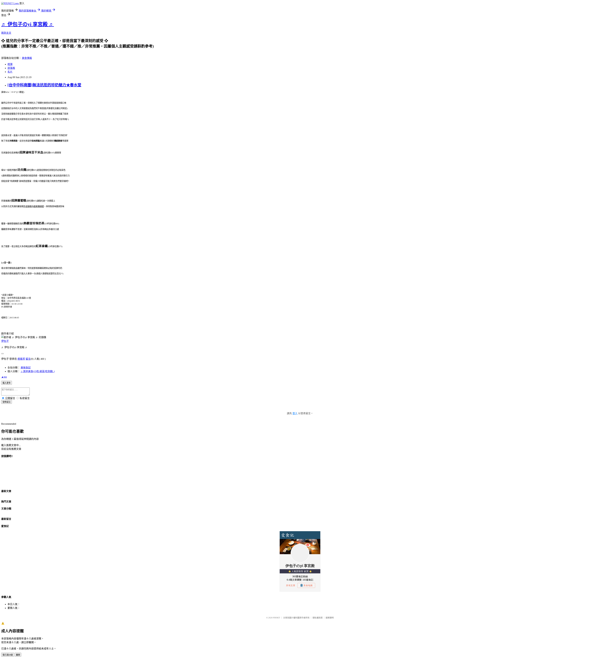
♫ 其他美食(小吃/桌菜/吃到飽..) (38, 371)
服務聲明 (330, 617)
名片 (10, 71)
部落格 (11, 68)
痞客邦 (21, 359)
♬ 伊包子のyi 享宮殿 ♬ (27, 24)
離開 (18, 655)
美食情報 (27, 58)
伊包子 (5, 341)
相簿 (10, 64)
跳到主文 (6, 33)
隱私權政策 (317, 617)
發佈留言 (6, 402)
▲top (4, 376)
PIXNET (276, 617)
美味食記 (26, 367)
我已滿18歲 (7, 655)
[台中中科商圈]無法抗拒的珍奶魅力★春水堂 (44, 85)
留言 (28, 359)
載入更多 (6, 383)
